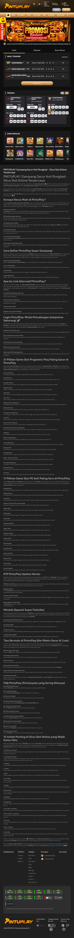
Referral (20, 861)
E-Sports (31, 879)
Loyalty (20, 858)
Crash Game (60, 15)
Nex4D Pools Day (18, 69)
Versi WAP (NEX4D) (66, 4)
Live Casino (36, 15)
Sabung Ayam (32, 882)
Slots (29, 15)
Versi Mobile (56, 3)
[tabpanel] (37, 31)
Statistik (64, 57)
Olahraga (51, 15)
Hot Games (21, 15)
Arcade (30, 876)
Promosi (20, 855)
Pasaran (37, 50)
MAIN (10, 141)
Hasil (14, 50)
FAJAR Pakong (17, 63)
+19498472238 (49, 859)
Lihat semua (37, 83)
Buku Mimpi (60, 50)
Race (44, 15)
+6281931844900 (49, 855)
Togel (13, 15)
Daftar (66, 9)
